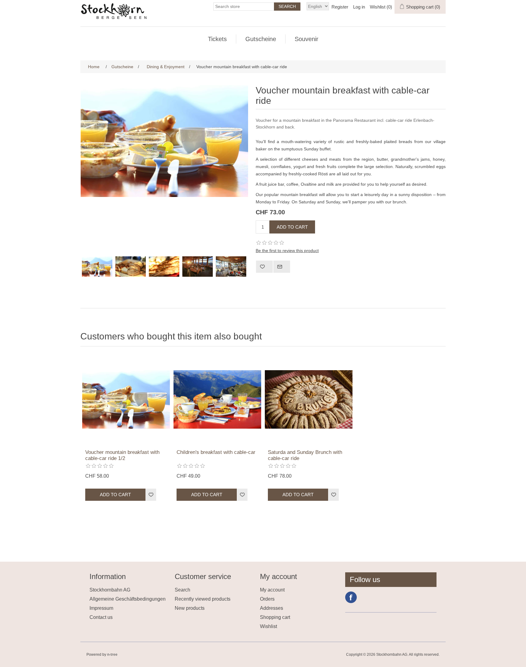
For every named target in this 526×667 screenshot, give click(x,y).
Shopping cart (275, 617)
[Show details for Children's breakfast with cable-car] (217, 399)
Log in (359, 6)
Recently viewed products (202, 599)
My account (272, 589)
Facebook (351, 597)
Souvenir (306, 39)
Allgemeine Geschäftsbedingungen (127, 599)
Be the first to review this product (287, 250)
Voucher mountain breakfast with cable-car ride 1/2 (122, 455)
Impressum (101, 608)
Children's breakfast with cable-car (216, 452)
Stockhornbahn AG (109, 589)
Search (182, 589)
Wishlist (268, 626)
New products (190, 608)
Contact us (101, 617)
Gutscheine (260, 39)
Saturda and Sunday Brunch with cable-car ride (305, 455)
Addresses (271, 608)
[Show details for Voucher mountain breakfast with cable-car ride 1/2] (126, 399)
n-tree (112, 654)
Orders (267, 599)
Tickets (217, 39)
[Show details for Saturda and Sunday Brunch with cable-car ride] (308, 399)
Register (339, 6)
